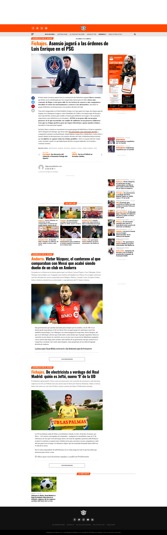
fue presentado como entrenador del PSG (83, 132)
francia (74, 148)
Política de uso (99, 525)
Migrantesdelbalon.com (53, 166)
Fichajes (67, 148)
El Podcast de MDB (77, 34)
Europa (61, 148)
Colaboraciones (58, 525)
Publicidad (111, 525)
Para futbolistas (115, 34)
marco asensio (88, 148)
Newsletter (91, 34)
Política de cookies (83, 525)
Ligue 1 (80, 148)
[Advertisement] (83, 12)
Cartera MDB (62, 34)
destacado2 (53, 148)
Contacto (70, 525)
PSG (96, 148)
